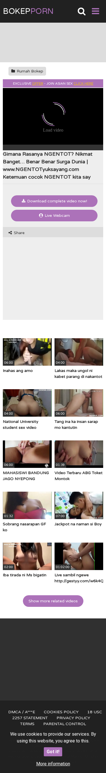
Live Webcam (57, 215)
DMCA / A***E (21, 712)
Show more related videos (53, 601)
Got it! (53, 751)
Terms (27, 723)
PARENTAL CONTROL (64, 723)
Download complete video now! (56, 201)
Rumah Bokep (29, 71)
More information (53, 763)
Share (19, 232)
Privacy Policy (73, 718)
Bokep (28, 11)
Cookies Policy (61, 712)
